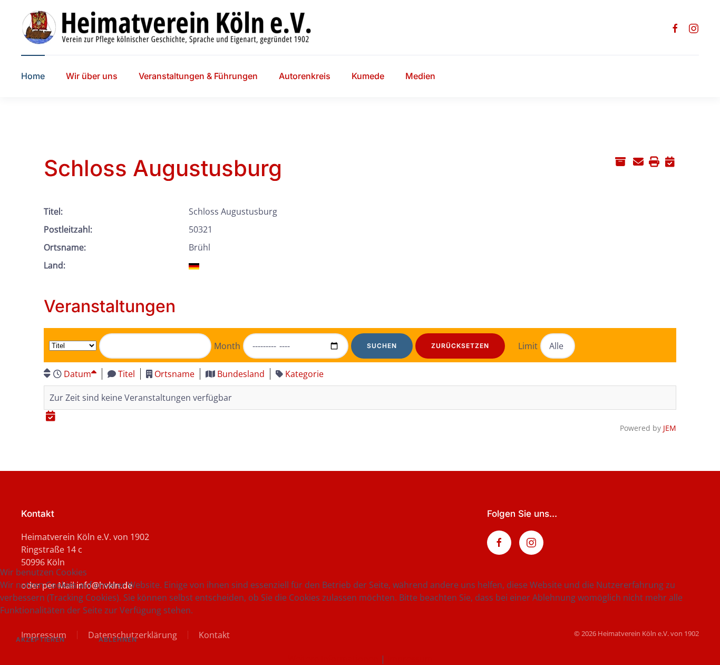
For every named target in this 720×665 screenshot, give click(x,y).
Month (227, 346)
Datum (77, 374)
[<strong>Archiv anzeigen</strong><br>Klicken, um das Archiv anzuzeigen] (620, 161)
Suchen (382, 346)
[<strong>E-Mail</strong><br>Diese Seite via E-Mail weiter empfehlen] (638, 161)
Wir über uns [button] (92, 76)
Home (33, 76)
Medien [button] (420, 76)
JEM (669, 428)
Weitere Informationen (333, 658)
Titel (126, 374)
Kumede (368, 76)
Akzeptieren (40, 639)
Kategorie (304, 374)
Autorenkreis (304, 76)
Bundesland (241, 374)
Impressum (410, 658)
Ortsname (174, 374)
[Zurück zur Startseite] (176, 27)
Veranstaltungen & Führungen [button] (198, 76)
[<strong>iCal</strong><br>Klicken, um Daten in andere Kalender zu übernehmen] (669, 161)
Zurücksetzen (460, 346)
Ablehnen (118, 639)
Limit (528, 346)
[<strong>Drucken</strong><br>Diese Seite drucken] (653, 161)
